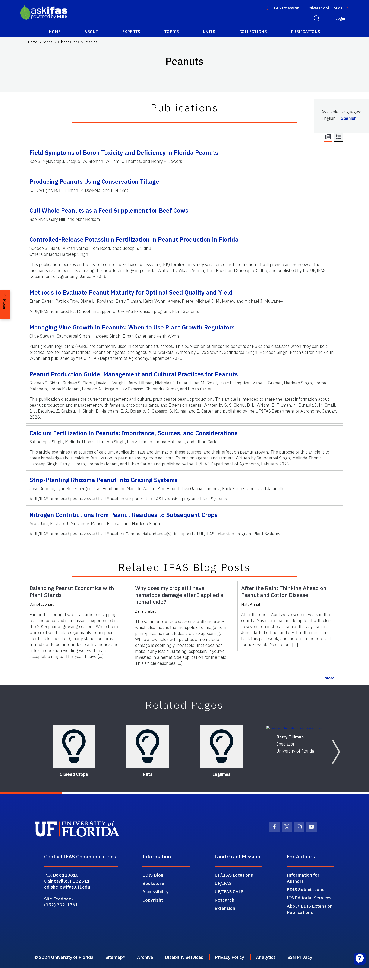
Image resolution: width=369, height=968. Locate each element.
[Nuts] (147, 746)
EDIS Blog (152, 875)
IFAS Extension (285, 8)
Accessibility (155, 891)
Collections (253, 31)
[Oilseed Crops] (74, 746)
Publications (305, 31)
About (91, 31)
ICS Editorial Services (309, 898)
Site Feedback (59, 899)
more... (331, 678)
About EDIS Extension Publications (310, 909)
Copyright (152, 900)
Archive (145, 957)
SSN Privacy (299, 957)
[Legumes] (221, 746)
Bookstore (153, 883)
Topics (171, 31)
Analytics (265, 957)
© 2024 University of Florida (64, 957)
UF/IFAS (223, 883)
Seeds (47, 42)
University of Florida (325, 8)
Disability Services (184, 957)
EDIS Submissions (305, 889)
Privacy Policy (229, 957)
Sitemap (114, 957)
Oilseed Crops (68, 42)
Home (55, 31)
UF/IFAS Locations (234, 875)
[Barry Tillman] (295, 728)
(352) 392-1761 (61, 905)
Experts (131, 31)
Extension (225, 908)
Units (209, 31)
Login (340, 18)
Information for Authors (303, 878)
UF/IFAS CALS (229, 891)
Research (224, 900)
